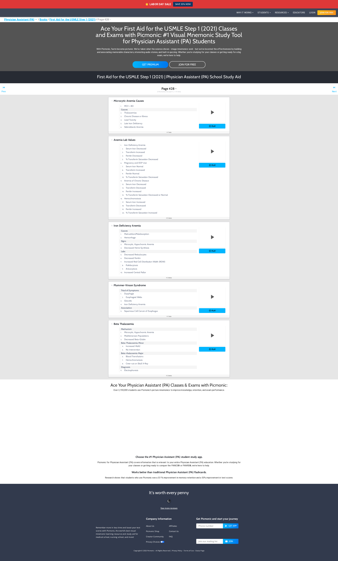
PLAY (214, 126)
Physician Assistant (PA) (19, 19)
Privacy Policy (177, 551)
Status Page (199, 551)
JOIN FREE (326, 12)
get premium (150, 64)
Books (44, 19)
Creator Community (155, 536)
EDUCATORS (299, 12)
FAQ (171, 536)
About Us (150, 526)
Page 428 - (104, 19)
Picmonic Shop (152, 531)
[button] (169, 423)
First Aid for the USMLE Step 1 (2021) (73, 19)
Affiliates (173, 526)
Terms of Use (189, 551)
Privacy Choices (153, 542)
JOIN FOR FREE (187, 64)
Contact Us (174, 531)
